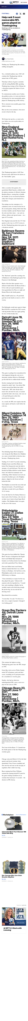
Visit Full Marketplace (21, 814)
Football (5, 13)
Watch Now (23, 2)
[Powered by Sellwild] (24, 905)
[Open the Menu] (2, 2)
